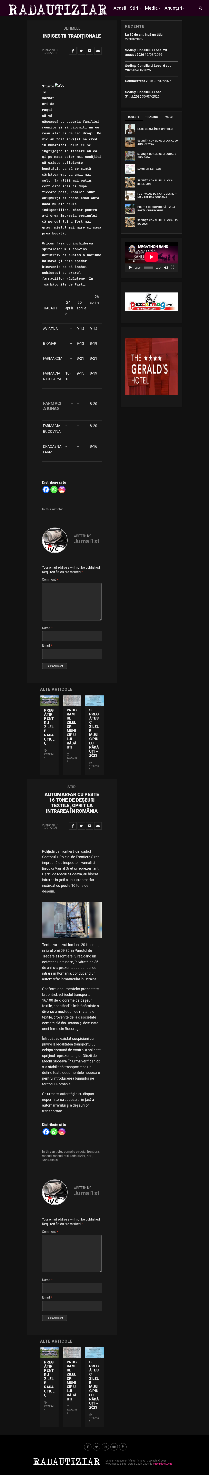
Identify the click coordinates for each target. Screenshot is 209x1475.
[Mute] (166, 268)
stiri (89, 1156)
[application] (151, 257)
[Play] (130, 268)
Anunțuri (173, 8)
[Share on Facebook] (73, 51)
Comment (50, 579)
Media (151, 8)
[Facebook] (46, 489)
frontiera (93, 1151)
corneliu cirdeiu (75, 1151)
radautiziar (77, 1156)
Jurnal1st (86, 541)
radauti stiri (61, 1156)
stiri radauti (50, 1160)
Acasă (119, 8)
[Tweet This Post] (81, 51)
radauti (47, 1156)
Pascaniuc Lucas (162, 1463)
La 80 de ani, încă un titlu (143, 35)
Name (47, 628)
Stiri (134, 8)
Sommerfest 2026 (139, 81)
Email (47, 645)
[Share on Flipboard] (89, 51)
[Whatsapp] (54, 489)
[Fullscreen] (172, 268)
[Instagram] (62, 489)
